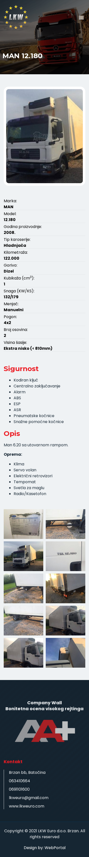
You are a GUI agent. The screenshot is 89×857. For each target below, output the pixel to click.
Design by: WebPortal (45, 848)
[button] (81, 17)
